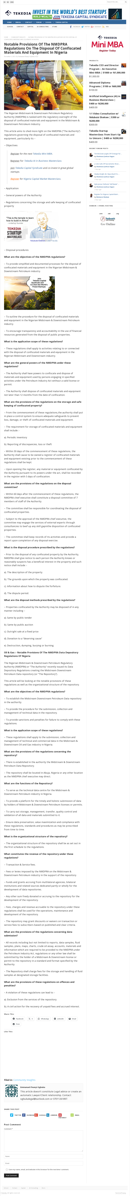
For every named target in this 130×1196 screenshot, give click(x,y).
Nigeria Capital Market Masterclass (41, 178)
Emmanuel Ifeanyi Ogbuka (26, 56)
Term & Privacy (120, 1193)
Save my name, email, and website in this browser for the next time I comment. (39, 1169)
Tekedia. (4, 1193)
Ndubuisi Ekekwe (102, 197)
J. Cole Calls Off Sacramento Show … (107, 164)
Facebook (30, 1115)
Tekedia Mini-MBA (42, 153)
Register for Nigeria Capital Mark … (106, 194)
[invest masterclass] (32, 245)
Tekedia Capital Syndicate (28, 167)
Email (77, 1115)
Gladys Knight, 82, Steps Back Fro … (106, 174)
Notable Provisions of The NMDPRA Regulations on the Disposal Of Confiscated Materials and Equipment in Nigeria (42, 48)
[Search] (125, 2)
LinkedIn (54, 1115)
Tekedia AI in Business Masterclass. (43, 160)
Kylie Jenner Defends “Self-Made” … (106, 184)
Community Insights (18, 37)
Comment (8, 1129)
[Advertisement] (43, 1059)
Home (6, 37)
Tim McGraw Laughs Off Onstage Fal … (108, 154)
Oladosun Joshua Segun (105, 156)
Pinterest (63, 1118)
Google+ (42, 1115)
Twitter (17, 1115)
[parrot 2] (29, 312)
